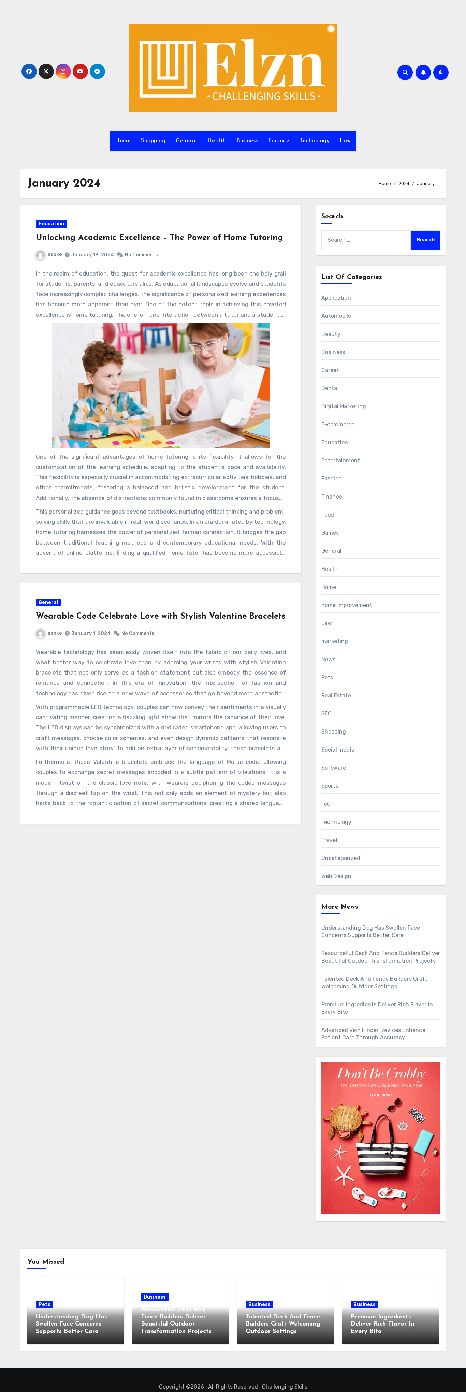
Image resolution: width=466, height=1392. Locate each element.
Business (247, 141)
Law (345, 141)
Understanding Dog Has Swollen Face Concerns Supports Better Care (71, 1324)
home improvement (346, 605)
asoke (54, 254)
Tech (327, 804)
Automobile (336, 316)
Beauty (330, 334)
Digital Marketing (343, 406)
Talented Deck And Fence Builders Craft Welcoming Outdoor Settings (283, 1324)
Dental (330, 388)
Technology (315, 141)
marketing (334, 641)
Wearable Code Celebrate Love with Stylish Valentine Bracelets (160, 616)
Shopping (153, 141)
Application (336, 298)
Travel (329, 840)
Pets (327, 677)
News (328, 659)
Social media (337, 749)
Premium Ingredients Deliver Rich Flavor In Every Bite (382, 1324)
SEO (326, 713)
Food (327, 515)
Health (216, 141)
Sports (329, 786)
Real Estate (336, 695)
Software (333, 768)
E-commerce (338, 424)
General (186, 141)
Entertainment (340, 460)
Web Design (336, 876)
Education (51, 224)
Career (330, 370)
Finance (279, 141)
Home (123, 141)
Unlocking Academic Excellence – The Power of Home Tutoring (159, 238)
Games (330, 533)
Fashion (331, 478)
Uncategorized (341, 858)
